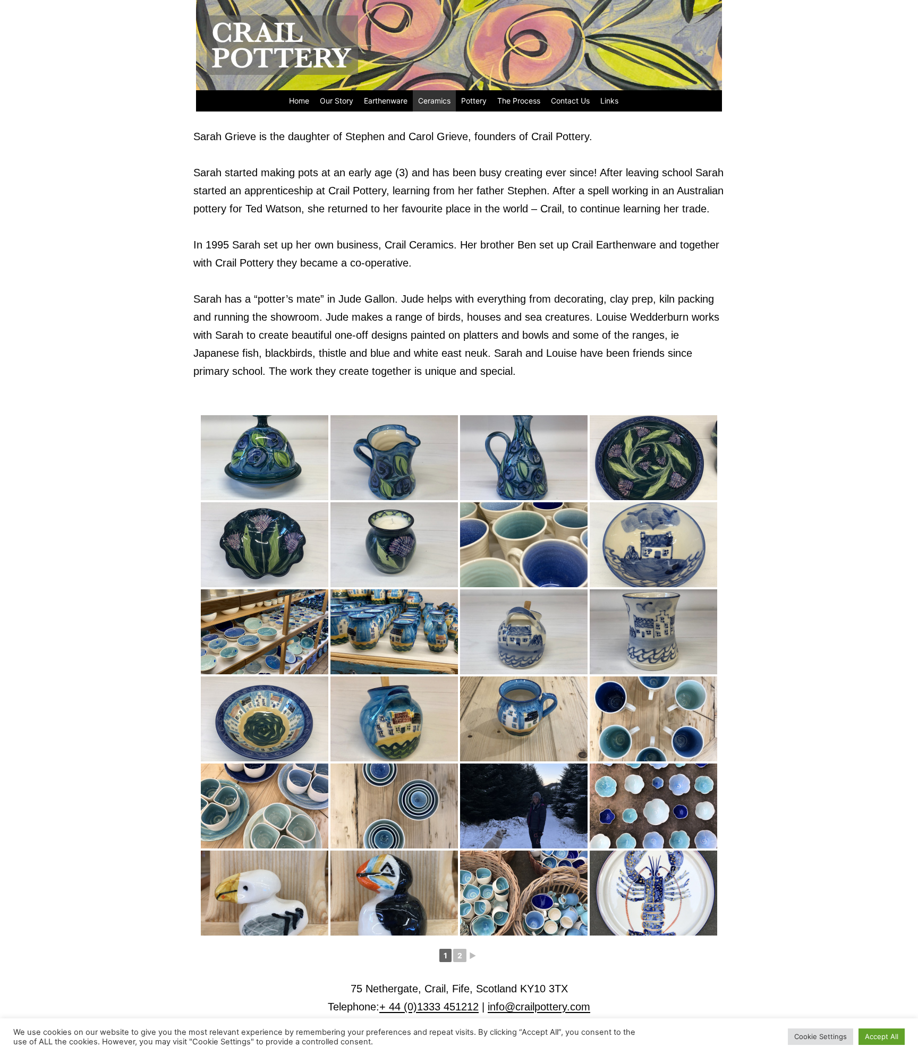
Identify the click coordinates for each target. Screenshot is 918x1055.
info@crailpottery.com (539, 1007)
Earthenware (385, 100)
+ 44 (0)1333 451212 (429, 1007)
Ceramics (434, 100)
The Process (518, 100)
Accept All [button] (881, 1036)
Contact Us (570, 100)
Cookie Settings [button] (820, 1036)
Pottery (474, 100)
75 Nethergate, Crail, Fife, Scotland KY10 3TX (459, 988)
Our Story (336, 100)
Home (299, 100)
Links (609, 100)
